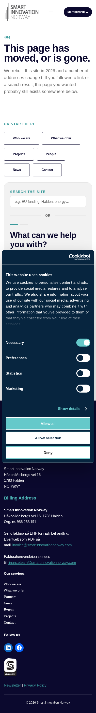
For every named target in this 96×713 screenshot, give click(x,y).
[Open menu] (51, 12)
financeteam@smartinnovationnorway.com (42, 562)
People (51, 154)
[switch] (83, 358)
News (17, 170)
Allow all (48, 423)
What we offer (61, 138)
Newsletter (13, 685)
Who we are (21, 138)
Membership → (77, 12)
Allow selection (48, 438)
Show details (69, 408)
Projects (19, 154)
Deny (48, 452)
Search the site (28, 192)
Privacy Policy (35, 685)
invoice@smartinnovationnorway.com (42, 545)
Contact (47, 170)
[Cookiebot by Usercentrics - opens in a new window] (69, 257)
